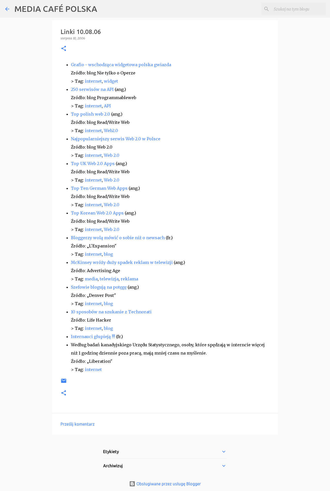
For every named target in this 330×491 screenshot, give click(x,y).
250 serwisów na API (92, 89)
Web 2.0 (111, 155)
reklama (129, 278)
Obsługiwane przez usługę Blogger (168, 483)
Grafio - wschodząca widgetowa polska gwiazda (121, 64)
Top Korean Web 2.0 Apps (97, 213)
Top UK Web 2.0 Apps (93, 163)
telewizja (109, 278)
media (91, 278)
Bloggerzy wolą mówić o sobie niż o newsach (118, 237)
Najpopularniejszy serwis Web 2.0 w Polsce (115, 138)
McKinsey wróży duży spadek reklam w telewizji (122, 262)
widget (111, 81)
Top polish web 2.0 (90, 114)
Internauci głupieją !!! (93, 336)
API (107, 105)
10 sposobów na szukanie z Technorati (111, 311)
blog (108, 254)
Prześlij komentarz (78, 424)
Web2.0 (111, 130)
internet (93, 81)
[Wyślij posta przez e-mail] (64, 382)
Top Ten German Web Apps (99, 188)
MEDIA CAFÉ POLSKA (55, 8)
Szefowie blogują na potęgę (99, 287)
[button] (64, 48)
